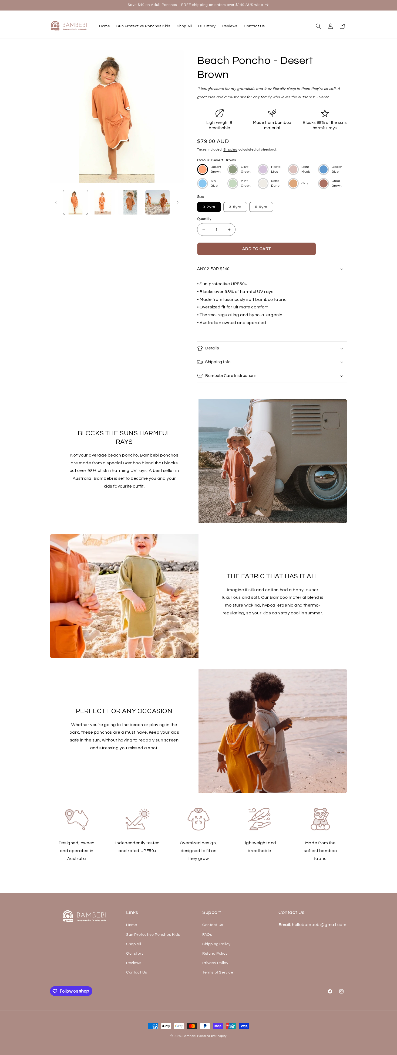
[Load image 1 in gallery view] (75, 202)
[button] (318, 26)
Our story (134, 953)
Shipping (230, 149)
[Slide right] (178, 202)
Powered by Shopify (212, 1035)
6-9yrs (261, 207)
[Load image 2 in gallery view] (102, 202)
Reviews (133, 963)
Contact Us (136, 972)
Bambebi (189, 1035)
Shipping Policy (216, 944)
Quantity (204, 219)
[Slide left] (56, 202)
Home (131, 925)
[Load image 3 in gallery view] (130, 202)
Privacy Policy (215, 963)
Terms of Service (217, 972)
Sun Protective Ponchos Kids (153, 935)
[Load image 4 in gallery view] (157, 202)
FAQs (207, 935)
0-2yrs (209, 207)
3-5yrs (235, 207)
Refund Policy (215, 953)
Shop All (133, 944)
